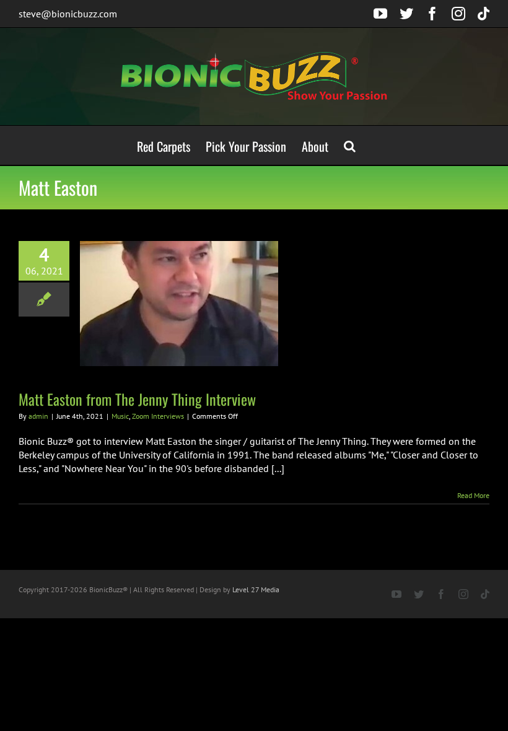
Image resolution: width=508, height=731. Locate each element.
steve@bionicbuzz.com (68, 13)
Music (120, 416)
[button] (350, 145)
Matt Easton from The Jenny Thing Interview (137, 399)
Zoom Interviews (158, 416)
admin (38, 416)
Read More (473, 495)
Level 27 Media (255, 589)
